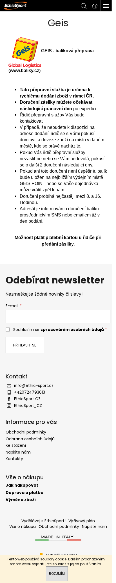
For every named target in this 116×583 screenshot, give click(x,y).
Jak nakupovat (22, 485)
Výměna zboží (21, 500)
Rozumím (57, 573)
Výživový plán (81, 521)
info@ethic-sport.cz (33, 385)
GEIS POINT (32, 183)
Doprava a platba (24, 493)
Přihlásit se (24, 345)
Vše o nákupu (22, 526)
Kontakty (14, 458)
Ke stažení (16, 445)
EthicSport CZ (27, 399)
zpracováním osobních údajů (72, 329)
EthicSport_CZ (28, 405)
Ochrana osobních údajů (30, 439)
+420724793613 (29, 392)
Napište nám (18, 452)
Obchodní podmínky (26, 432)
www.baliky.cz (24, 70)
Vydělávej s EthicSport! (43, 521)
